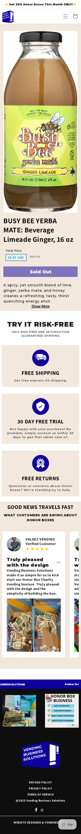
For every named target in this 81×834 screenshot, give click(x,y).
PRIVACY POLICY (40, 788)
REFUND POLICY (40, 782)
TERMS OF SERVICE (40, 794)
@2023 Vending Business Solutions (40, 800)
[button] (65, 16)
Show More (41, 306)
